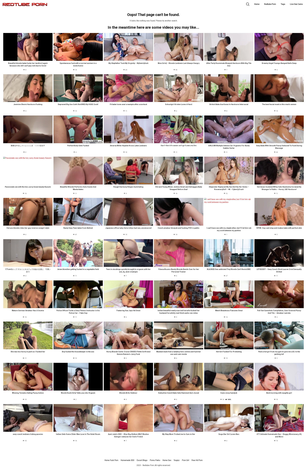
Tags (283, 4)
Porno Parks (155, 460)
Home (257, 4)
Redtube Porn (270, 4)
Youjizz (177, 460)
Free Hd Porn (197, 460)
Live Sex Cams (296, 4)
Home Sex (166, 460)
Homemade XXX (127, 460)
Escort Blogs (142, 460)
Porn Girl (185, 460)
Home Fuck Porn (111, 460)
